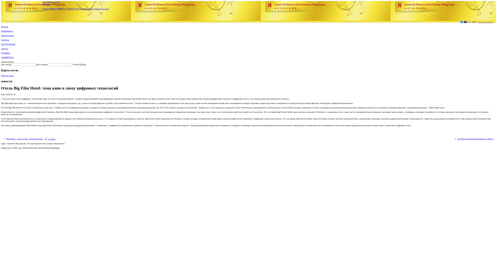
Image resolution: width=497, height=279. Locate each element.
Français (90, 9)
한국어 (77, 9)
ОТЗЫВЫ (5, 53)
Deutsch (83, 9)
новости (4, 49)
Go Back (51, 139)
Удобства (5, 40)
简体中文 (53, 9)
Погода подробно (485, 22)
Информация (7, 31)
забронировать (7, 35)
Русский (46, 4)
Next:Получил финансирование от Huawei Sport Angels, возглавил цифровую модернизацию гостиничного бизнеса (476, 139)
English (45, 9)
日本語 (70, 9)
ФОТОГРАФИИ (8, 44)
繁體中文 (62, 9)
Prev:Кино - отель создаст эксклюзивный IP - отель (25, 139)
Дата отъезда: (42, 64)
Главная (4, 27)
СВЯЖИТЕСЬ (7, 57)
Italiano (98, 9)
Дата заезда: (6, 64)
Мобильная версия (50, 2)
